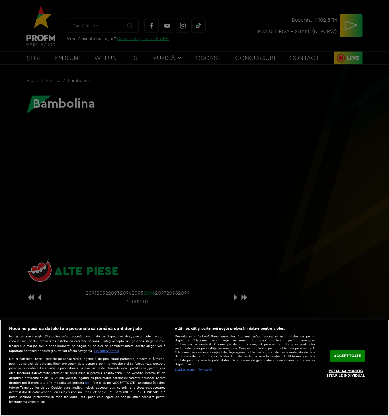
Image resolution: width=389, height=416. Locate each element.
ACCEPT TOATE (347, 355)
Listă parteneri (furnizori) (193, 370)
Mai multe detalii (106, 351)
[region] (194, 368)
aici (88, 382)
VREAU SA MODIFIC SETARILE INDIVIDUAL (345, 373)
